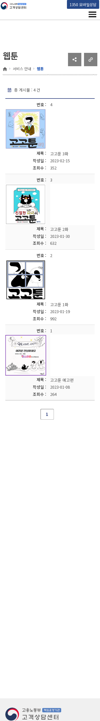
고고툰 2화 (59, 229)
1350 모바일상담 (83, 4)
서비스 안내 (22, 68)
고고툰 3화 (59, 153)
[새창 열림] (74, 64)
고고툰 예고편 (62, 380)
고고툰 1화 (59, 304)
